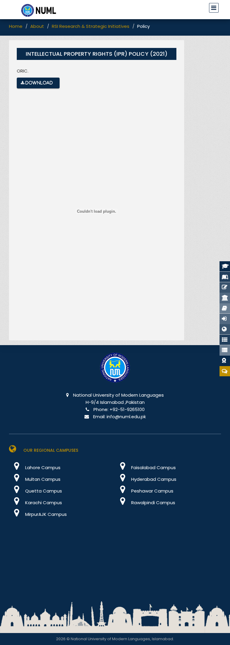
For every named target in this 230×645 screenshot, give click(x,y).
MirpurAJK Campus (45, 514)
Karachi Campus (43, 502)
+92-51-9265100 (127, 409)
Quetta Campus (43, 491)
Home (15, 26)
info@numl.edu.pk (126, 416)
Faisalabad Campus (153, 467)
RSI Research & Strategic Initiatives (90, 26)
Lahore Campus (42, 467)
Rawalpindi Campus (152, 502)
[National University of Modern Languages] (115, 371)
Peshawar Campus (151, 491)
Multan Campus (42, 479)
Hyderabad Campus (153, 479)
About (37, 26)
